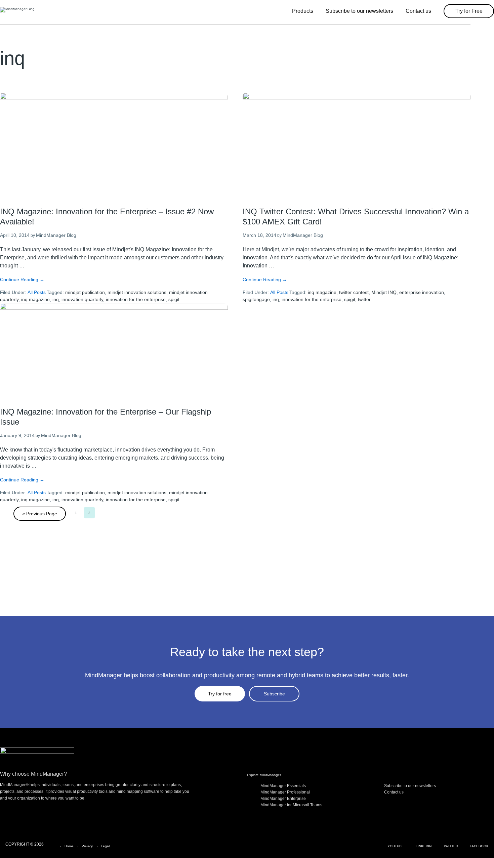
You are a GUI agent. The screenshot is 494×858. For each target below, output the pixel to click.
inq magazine (35, 299)
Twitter (450, 846)
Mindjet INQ (384, 292)
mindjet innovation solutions (137, 292)
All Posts (37, 292)
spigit (173, 299)
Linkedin (423, 846)
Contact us (394, 792)
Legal (105, 846)
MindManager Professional (285, 792)
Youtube (395, 846)
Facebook (479, 846)
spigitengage (256, 299)
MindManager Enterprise (283, 798)
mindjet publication (85, 292)
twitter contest (354, 292)
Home (69, 846)
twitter (364, 299)
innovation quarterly (82, 299)
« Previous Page (39, 513)
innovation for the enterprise (136, 299)
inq (55, 299)
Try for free (220, 693)
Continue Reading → (22, 279)
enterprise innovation (421, 292)
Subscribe (274, 693)
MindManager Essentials (283, 785)
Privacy (87, 846)
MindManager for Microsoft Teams (291, 805)
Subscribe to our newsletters (410, 785)
